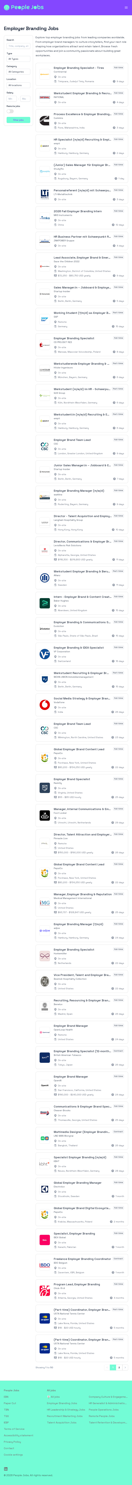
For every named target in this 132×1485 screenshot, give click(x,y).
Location (11, 79)
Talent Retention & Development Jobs (108, 1422)
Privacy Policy (12, 1442)
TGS (6, 1416)
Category (12, 66)
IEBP (6, 1422)
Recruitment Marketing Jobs (65, 1416)
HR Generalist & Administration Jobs (108, 1403)
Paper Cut (10, 1403)
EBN (6, 1396)
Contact (9, 1448)
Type (9, 53)
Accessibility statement (18, 1435)
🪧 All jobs (53, 1396)
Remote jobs (13, 106)
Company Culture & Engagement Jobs (108, 1396)
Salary (10, 92)
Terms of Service (14, 1429)
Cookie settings (13, 1454)
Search (10, 39)
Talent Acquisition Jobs (61, 1422)
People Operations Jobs (104, 1409)
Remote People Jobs (102, 1416)
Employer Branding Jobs (62, 1403)
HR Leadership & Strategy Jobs (66, 1409)
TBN (6, 1409)
